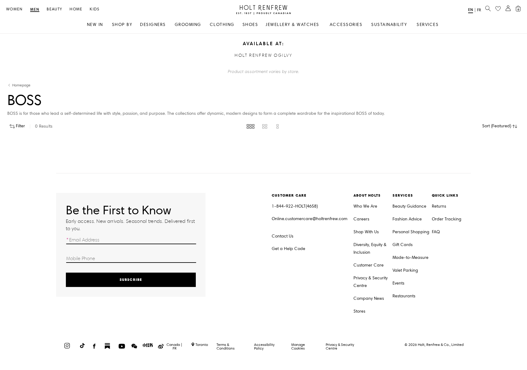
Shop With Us (366, 231)
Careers (361, 219)
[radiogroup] (263, 126)
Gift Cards (403, 244)
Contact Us (282, 236)
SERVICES (428, 25)
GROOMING (188, 25)
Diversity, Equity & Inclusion (369, 248)
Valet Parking (405, 270)
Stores (359, 311)
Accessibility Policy (264, 346)
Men (35, 9)
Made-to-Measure (410, 257)
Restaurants (404, 296)
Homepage (21, 85)
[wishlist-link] (498, 9)
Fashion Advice (407, 219)
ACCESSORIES (346, 25)
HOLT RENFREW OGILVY (263, 55)
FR (479, 10)
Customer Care (368, 265)
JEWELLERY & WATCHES (292, 25)
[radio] (250, 126)
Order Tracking (446, 219)
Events (398, 283)
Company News (368, 298)
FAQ (436, 231)
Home (76, 9)
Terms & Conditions (226, 346)
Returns (439, 206)
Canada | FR (174, 346)
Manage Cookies (298, 346)
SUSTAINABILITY (389, 25)
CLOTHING (222, 25)
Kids (94, 9)
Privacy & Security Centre (370, 281)
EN (470, 9)
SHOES (250, 25)
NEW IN (95, 25)
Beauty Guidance (409, 206)
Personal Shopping (411, 231)
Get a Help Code (288, 248)
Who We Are (365, 206)
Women (14, 9)
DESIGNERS (153, 25)
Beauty (54, 9)
